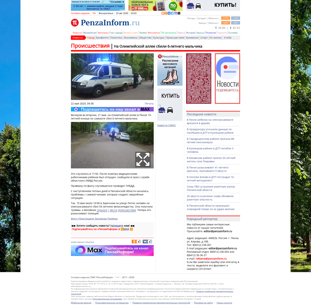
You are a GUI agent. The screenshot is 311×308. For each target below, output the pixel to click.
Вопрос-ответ (131, 32)
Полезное (211, 32)
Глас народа (116, 32)
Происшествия (175, 37)
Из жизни (215, 37)
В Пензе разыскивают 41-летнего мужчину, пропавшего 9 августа (207, 169)
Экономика (130, 37)
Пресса (181, 32)
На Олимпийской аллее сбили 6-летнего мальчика (158, 46)
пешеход (89, 242)
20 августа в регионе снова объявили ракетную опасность (210, 197)
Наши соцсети (224, 302)
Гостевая (233, 32)
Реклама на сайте (203, 302)
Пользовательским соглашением (107, 299)
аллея (73, 242)
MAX (126, 229)
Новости (77, 32)
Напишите (116, 225)
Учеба (227, 37)
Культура (158, 37)
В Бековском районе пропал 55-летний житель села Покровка (211, 159)
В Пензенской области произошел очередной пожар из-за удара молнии (211, 207)
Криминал (192, 37)
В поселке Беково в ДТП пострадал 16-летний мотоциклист (211, 178)
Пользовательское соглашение (112, 302)
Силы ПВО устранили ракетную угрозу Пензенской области (211, 188)
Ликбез (143, 32)
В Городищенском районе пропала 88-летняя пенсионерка (211, 140)
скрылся (102, 210)
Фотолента (154, 32)
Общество (145, 37)
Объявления (89, 32)
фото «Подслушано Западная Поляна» (94, 218)
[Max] (112, 109)
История (190, 32)
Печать (149, 103)
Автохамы (103, 32)
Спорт (204, 37)
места (113, 210)
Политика (116, 37)
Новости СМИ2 (166, 125)
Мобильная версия (81, 302)
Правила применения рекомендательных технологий (161, 302)
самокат (81, 242)
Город (90, 37)
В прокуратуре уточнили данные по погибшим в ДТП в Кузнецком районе (210, 131)
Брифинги (102, 37)
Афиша (200, 32)
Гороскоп (222, 32)
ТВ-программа (168, 32)
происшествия (127, 210)
